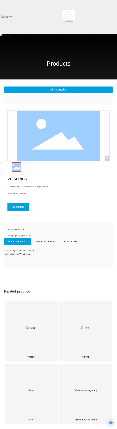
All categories (58, 89)
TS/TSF (31, 357)
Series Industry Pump (86, 419)
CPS (31, 419)
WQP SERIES (25, 235)
